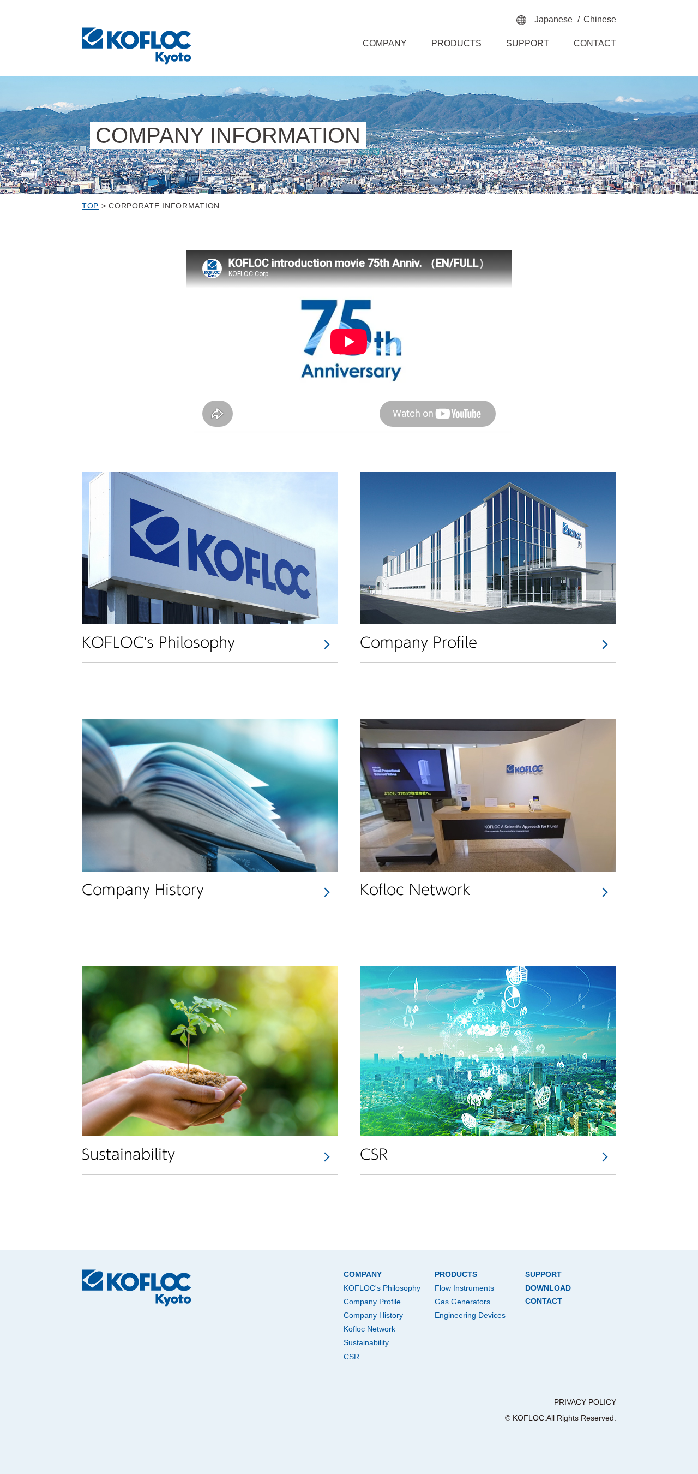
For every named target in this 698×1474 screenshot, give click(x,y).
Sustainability (366, 1342)
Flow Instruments (464, 1288)
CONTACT (595, 43)
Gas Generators (462, 1301)
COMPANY (385, 43)
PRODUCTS (456, 43)
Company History (373, 1315)
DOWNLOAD (548, 1288)
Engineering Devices (470, 1315)
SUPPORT (527, 43)
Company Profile (372, 1301)
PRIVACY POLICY (585, 1402)
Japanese (553, 19)
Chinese (599, 19)
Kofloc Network (369, 1328)
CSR (351, 1356)
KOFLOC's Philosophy (382, 1288)
